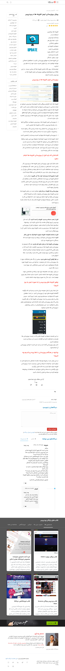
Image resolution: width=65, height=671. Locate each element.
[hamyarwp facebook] (27, 662)
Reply (25, 446)
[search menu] (7, 2)
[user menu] (10, 2)
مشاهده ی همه (12, 525)
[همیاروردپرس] (52, 2)
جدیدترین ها (48, 525)
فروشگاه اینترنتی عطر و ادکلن (12, 92)
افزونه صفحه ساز (12, 121)
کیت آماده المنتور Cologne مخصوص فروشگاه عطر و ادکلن (20, 558)
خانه (57, 10)
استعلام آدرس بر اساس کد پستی (12, 87)
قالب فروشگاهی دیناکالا (22, 601)
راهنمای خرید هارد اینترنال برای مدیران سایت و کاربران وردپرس (12, 43)
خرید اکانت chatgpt (13, 109)
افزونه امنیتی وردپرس (13, 125)
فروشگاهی (22, 525)
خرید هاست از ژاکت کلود (11, 659)
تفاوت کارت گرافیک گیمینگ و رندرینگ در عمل (12, 33)
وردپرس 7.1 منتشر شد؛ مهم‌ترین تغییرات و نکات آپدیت (12, 24)
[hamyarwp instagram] (8, 662)
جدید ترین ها (23, 439)
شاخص (32, 439)
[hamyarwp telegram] (22, 662)
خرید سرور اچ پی (12, 105)
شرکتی (30, 525)
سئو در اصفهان (12, 113)
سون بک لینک (13, 96)
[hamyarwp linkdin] (17, 662)
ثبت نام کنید (51, 623)
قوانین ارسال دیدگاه (29, 432)
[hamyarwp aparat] (13, 666)
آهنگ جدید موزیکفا (13, 100)
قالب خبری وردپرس (14, 117)
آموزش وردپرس (50, 10)
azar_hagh (54, 400)
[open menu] (57, 2)
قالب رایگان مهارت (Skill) (49, 557)
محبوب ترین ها (38, 525)
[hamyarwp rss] (8, 666)
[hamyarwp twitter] (13, 662)
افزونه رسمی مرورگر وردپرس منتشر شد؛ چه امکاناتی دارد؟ (12, 71)
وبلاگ (48, 20)
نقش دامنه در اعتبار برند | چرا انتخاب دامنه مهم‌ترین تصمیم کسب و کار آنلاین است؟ (12, 57)
